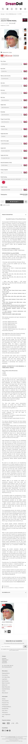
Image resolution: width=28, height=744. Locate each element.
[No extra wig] (25, 94)
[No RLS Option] (25, 166)
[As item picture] (25, 65)
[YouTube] (7, 730)
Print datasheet (6, 586)
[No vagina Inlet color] (25, 159)
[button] (25, 30)
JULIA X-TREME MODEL (7, 622)
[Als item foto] (25, 72)
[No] (25, 174)
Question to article (6, 205)
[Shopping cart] (20, 9)
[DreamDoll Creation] (25, 19)
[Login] (11, 9)
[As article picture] (25, 80)
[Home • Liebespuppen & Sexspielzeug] (14, 5)
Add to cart (15, 201)
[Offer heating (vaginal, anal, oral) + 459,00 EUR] (4, 184)
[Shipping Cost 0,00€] (25, 191)
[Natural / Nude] (25, 130)
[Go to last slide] (3, 38)
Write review (11, 23)
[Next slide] (19, 38)
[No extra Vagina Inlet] (25, 152)
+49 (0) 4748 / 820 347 (8, 665)
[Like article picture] (25, 87)
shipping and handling (11, 736)
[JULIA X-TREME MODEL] (7, 611)
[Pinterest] (10, 730)
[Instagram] (5, 730)
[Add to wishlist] (25, 201)
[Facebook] (3, 730)
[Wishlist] (16, 9)
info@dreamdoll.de (21, 581)
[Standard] (25, 138)
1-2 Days (10, 52)
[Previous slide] (3, 618)
